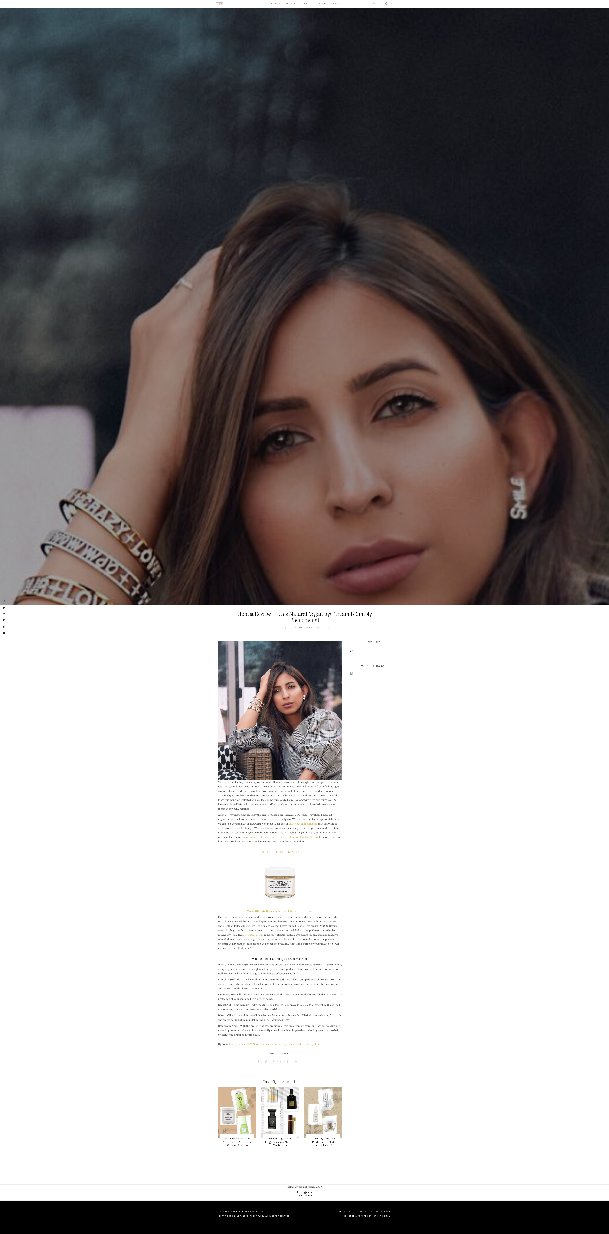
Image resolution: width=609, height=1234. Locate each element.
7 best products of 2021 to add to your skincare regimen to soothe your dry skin (274, 1044)
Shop (322, 4)
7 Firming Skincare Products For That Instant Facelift (237, 1142)
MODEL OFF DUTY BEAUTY (280, 852)
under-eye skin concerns (303, 823)
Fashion (275, 4)
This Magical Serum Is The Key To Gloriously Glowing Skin (323, 1142)
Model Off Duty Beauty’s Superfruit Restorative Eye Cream (284, 837)
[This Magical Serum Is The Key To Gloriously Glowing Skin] (323, 1112)
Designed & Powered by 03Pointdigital (367, 1216)
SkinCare (324, 628)
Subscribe (376, 4)
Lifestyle (307, 4)
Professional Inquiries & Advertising (242, 1211)
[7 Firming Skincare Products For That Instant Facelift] (237, 1112)
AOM (219, 4)
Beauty (291, 4)
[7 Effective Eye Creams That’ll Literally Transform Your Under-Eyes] (280, 1112)
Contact (364, 1211)
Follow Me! (304, 1195)
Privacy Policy (348, 1211)
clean (314, 628)
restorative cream (253, 934)
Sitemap (385, 1211)
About (335, 4)
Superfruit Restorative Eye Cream (280, 911)
